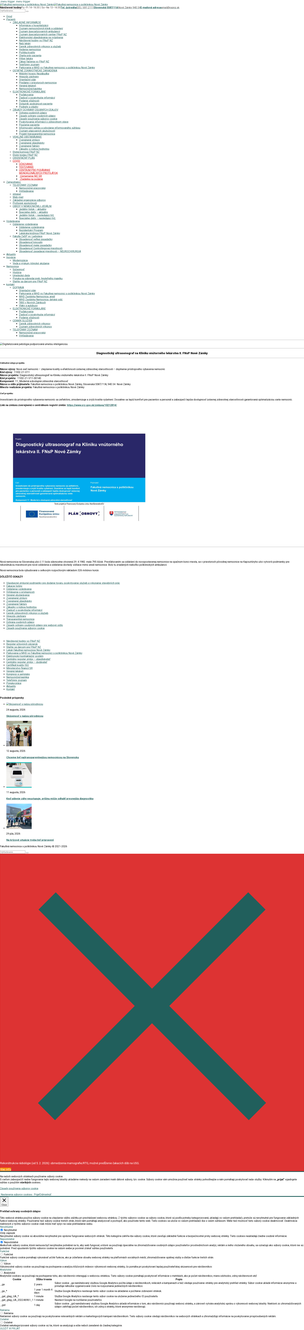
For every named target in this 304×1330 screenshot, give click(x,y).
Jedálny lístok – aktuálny (32, 209)
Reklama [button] (5, 1310)
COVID (16, 161)
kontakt (10, 284)
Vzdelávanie (13, 221)
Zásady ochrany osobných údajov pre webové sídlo (34, 625)
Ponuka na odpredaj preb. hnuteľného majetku (38, 278)
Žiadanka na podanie (31, 179)
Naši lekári (25, 43)
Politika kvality (27, 52)
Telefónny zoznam (29, 64)
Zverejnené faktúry (29, 145)
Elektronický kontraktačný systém (24, 656)
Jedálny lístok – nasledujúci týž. (36, 215)
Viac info (5, 1169)
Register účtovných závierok (22, 644)
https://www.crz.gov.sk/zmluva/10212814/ (92, 405)
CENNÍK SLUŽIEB (22, 320)
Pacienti (10, 19)
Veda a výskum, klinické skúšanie (31, 263)
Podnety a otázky (28, 106)
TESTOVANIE (26, 167)
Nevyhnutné (10, 1230)
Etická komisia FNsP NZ (26, 151)
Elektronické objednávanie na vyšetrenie (41, 37)
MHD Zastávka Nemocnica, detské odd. (41, 299)
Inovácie (11, 257)
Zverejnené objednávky (31, 142)
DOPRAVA (18, 287)
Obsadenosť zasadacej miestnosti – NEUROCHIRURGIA (50, 251)
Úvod (9, 16)
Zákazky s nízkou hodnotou (34, 148)
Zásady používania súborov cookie (38, 118)
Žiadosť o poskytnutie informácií (37, 97)
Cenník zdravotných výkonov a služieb (40, 46)
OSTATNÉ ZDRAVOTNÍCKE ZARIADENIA (35, 70)
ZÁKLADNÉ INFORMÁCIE (27, 22)
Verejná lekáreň (27, 85)
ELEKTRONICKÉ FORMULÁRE (29, 91)
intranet (17, 194)
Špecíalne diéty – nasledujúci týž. (37, 218)
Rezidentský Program (31, 230)
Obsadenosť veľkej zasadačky (36, 239)
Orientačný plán (27, 79)
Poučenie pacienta (29, 124)
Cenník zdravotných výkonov (34, 323)
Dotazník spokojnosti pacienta (35, 103)
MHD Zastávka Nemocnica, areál (37, 296)
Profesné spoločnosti (25, 203)
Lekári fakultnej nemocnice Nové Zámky (28, 650)
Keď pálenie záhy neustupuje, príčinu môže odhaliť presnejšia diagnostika (49, 798)
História (17, 272)
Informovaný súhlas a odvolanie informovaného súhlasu (49, 127)
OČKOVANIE (26, 164)
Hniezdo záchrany (29, 76)
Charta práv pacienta (30, 55)
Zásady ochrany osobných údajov (37, 115)
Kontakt (10, 689)
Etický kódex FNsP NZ (25, 154)
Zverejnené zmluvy (29, 139)
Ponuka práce (13, 683)
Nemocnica (12, 266)
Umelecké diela (21, 275)
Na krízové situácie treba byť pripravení (30, 840)
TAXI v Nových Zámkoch (32, 302)
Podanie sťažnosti (29, 100)
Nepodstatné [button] (7, 1239)
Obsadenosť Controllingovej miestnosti (40, 248)
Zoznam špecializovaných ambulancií (39, 31)
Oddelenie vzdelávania (25, 224)
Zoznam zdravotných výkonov (35, 326)
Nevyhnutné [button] (6, 1226)
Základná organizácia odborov (29, 200)
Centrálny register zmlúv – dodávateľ (26, 662)
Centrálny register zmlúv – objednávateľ (28, 659)
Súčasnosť (19, 269)
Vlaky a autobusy (28, 305)
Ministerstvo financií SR (19, 668)
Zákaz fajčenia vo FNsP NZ (34, 61)
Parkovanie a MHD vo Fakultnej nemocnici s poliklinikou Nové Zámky (57, 67)
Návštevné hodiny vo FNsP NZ (36, 40)
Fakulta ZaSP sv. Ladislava (27, 236)
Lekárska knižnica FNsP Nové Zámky (39, 233)
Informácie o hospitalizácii (33, 25)
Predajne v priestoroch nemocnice (38, 82)
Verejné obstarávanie (18, 595)
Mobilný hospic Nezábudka (34, 73)
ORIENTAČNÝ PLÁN (24, 157)
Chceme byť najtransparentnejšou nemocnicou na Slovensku (42, 757)
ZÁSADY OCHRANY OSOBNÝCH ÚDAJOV (35, 109)
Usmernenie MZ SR (30, 176)
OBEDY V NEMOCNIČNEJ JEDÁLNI (32, 206)
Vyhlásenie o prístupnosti (20, 592)
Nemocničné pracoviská (32, 188)
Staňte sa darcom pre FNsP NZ (30, 281)
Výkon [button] (3, 1260)
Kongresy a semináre (18, 674)
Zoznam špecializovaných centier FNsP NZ (43, 34)
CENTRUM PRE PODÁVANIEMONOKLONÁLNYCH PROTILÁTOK (38, 172)
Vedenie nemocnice (30, 49)
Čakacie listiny (14, 586)
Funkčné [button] (4, 1251)
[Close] (152, 1157)
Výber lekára (26, 58)
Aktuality (11, 254)
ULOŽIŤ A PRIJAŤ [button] (10, 1328)
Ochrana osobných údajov (33, 112)
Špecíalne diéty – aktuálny (33, 212)
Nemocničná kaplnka (30, 88)
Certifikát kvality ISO (17, 665)
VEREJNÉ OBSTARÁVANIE (27, 136)
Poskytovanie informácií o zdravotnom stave (43, 121)
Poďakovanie (26, 94)
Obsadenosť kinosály (31, 242)
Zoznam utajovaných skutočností (37, 130)
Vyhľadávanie (26, 191)
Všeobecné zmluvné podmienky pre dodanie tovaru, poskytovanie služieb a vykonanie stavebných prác (63, 583)
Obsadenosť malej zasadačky (35, 245)
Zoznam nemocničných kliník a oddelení (41, 28)
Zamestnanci (13, 182)
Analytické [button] (5, 1269)
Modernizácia (20, 260)
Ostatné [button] (4, 1319)
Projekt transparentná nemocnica (37, 133)
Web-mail (18, 197)
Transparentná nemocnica (20, 619)
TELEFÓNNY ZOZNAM (25, 185)
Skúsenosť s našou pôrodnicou (24, 716)
